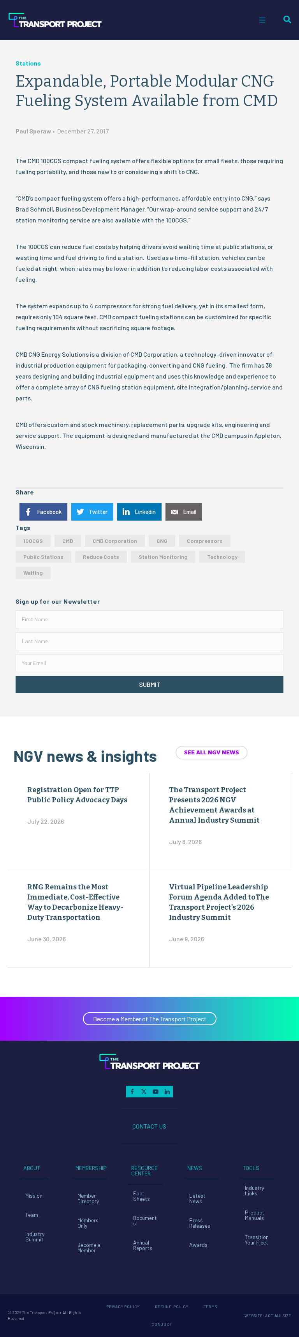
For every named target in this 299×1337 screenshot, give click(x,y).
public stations (43, 556)
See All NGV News (211, 752)
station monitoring (163, 556)
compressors (205, 540)
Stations (28, 63)
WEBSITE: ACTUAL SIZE (267, 1315)
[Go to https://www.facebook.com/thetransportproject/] (132, 1091)
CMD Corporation (115, 540)
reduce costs (101, 556)
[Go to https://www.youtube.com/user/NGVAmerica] (155, 1091)
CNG (162, 540)
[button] (149, 684)
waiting (33, 572)
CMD (67, 540)
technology (222, 556)
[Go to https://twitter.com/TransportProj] (144, 1091)
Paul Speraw (33, 131)
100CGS (33, 540)
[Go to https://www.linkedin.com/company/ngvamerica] (167, 1091)
